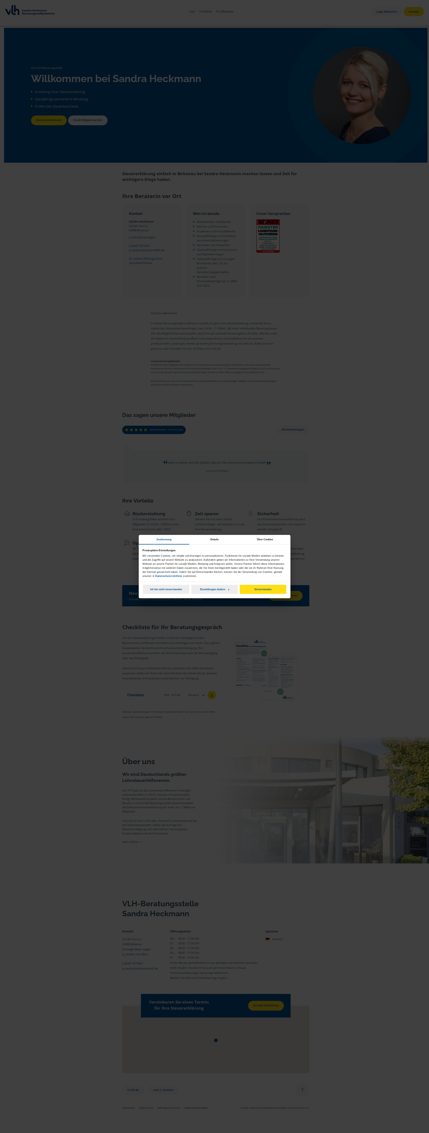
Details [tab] (214, 539)
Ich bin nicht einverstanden (166, 589)
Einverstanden (263, 589)
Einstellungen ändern (212, 589)
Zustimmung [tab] (163, 539)
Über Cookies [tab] (265, 539)
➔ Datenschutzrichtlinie (167, 576)
